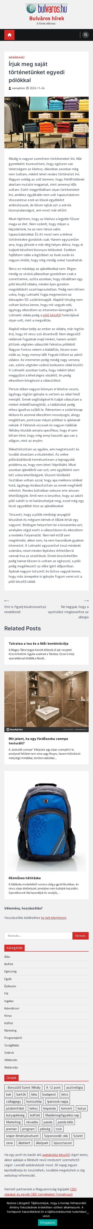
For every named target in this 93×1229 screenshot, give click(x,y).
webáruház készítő (56, 1154)
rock (59, 1128)
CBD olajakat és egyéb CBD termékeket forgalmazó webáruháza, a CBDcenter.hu (40, 1194)
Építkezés (10, 986)
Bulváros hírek (46, 18)
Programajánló (13, 1038)
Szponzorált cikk (56, 1135)
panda (48, 1122)
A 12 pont (53, 1087)
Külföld (8, 1023)
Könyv (8, 1015)
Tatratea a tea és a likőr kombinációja (38, 643)
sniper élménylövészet (22, 1135)
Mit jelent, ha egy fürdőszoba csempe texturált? (38, 740)
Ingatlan (9, 1001)
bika (34, 1094)
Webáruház (17, 57)
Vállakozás (10, 1060)
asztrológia (74, 1087)
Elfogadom (47, 1222)
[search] (85, 35)
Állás (7, 957)
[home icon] (9, 35)
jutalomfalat (15, 1108)
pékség (45, 1128)
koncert (66, 1108)
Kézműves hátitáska (25, 878)
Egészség (10, 971)
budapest (49, 1094)
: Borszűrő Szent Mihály (23, 1087)
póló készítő (52, 315)
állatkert (24, 1142)
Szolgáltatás (11, 1045)
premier (11, 1128)
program (28, 1128)
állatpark (42, 1142)
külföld (35, 1115)
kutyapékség (15, 1115)
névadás (32, 1122)
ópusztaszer (63, 1142)
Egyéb (8, 979)
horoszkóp (34, 1101)
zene (9, 1142)
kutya (82, 1108)
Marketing (10, 1030)
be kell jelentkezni (53, 917)
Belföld (8, 964)
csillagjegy (13, 1101)
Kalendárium (11, 1008)
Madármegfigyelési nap (62, 1115)
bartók (21, 1094)
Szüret (78, 1135)
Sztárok (9, 1052)
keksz (34, 1108)
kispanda (49, 1108)
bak (8, 1094)
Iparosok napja (57, 1101)
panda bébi (65, 1122)
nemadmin (18, 88)
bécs (64, 1094)
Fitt (6, 993)
